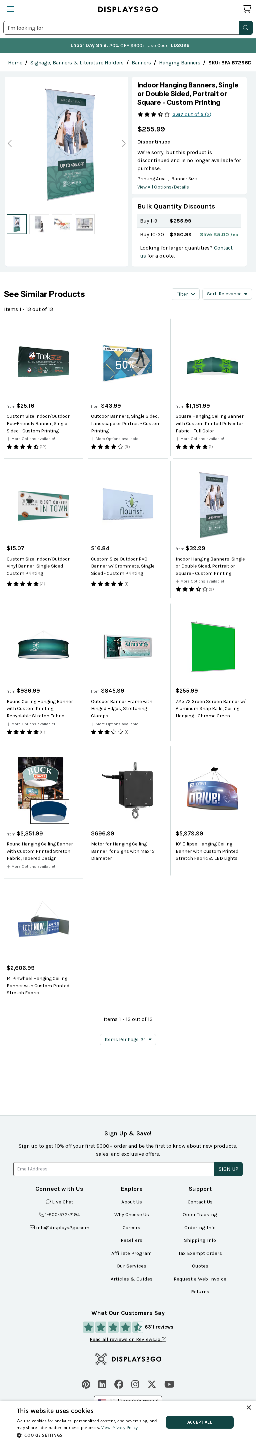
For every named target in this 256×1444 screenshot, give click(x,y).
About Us (131, 1202)
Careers (131, 1227)
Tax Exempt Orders (200, 1253)
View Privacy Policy (119, 1427)
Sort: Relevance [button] (224, 294)
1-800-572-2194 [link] (62, 1214)
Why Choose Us (131, 1214)
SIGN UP (228, 1169)
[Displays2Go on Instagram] (135, 1383)
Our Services (131, 1266)
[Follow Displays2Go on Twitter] (151, 1383)
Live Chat (62, 1202)
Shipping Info (200, 1240)
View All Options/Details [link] (163, 187)
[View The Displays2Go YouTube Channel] (169, 1383)
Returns (200, 1292)
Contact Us (200, 1202)
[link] (15, 62)
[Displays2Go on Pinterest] (86, 1383)
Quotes (200, 1266)
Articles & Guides (132, 1279)
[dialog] (128, 1422)
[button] (246, 28)
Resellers (131, 1240)
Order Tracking (200, 1214)
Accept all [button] (199, 1422)
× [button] (248, 1407)
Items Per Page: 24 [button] (125, 1039)
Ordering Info (200, 1227)
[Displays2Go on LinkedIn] (102, 1383)
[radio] (17, 224)
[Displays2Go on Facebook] (118, 1383)
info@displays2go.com (62, 1227)
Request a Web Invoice (200, 1279)
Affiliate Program (131, 1253)
